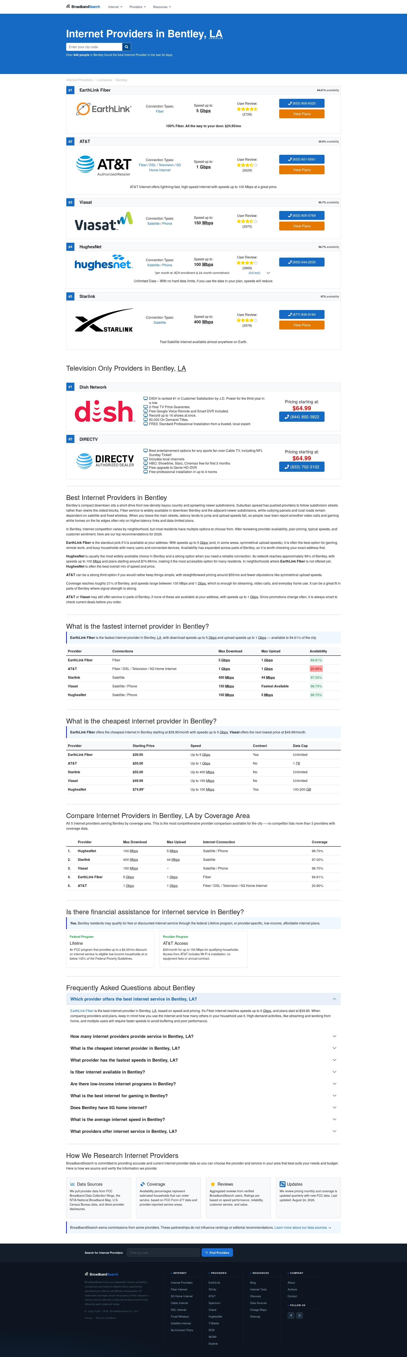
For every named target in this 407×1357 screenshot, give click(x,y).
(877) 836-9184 (304, 314)
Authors (292, 1289)
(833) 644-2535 (304, 262)
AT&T (72, 668)
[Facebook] (291, 1315)
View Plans (302, 113)
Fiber (160, 111)
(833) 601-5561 (304, 159)
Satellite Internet (181, 1323)
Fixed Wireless (180, 1316)
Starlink (74, 677)
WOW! (213, 1337)
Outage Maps (258, 1310)
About (291, 1282)
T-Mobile (214, 1323)
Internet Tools (258, 1289)
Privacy (89, 1317)
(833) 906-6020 (304, 103)
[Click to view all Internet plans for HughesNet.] (104, 262)
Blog (253, 1282)
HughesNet (77, 694)
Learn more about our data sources (301, 1227)
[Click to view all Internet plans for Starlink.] (104, 319)
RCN (211, 1330)
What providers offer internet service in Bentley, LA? (123, 1131)
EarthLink (214, 1282)
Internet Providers (182, 1282)
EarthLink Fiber (80, 660)
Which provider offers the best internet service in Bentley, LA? (133, 999)
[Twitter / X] (299, 1315)
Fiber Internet (179, 1289)
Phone (167, 223)
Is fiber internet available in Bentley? (107, 1072)
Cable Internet (179, 1303)
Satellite (153, 223)
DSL (152, 164)
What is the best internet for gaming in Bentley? (119, 1095)
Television (166, 164)
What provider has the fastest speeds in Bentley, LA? (124, 1060)
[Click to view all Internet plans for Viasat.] (104, 220)
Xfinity (212, 1289)
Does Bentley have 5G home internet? (108, 1107)
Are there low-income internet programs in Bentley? (123, 1084)
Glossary (255, 1296)
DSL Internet (178, 1310)
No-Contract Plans (182, 1330)
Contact (292, 1296)
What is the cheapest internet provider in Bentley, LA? (125, 1048)
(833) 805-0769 (304, 215)
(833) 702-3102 (304, 467)
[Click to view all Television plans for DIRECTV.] (105, 460)
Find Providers (219, 1253)
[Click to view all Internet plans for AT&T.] (104, 164)
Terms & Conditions (106, 1317)
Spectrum (214, 1303)
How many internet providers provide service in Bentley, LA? (132, 1036)
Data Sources (258, 1303)
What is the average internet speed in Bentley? (117, 1119)
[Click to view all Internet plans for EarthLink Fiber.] (104, 108)
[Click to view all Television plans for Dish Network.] (105, 410)
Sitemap (255, 1316)
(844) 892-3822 (304, 416)
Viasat (73, 686)
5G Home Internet (165, 167)
